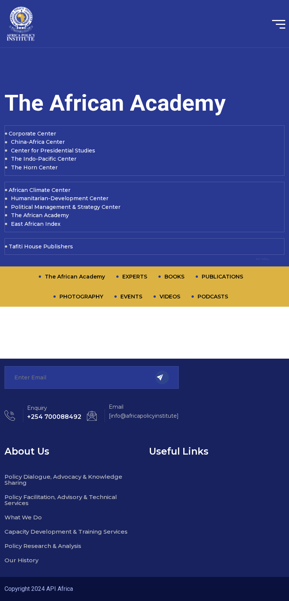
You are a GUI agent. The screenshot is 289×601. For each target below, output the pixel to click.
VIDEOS (170, 296)
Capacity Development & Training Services (66, 531)
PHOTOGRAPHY (81, 296)
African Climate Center (39, 190)
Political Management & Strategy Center (65, 207)
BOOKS (174, 276)
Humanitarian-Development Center (59, 198)
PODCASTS (213, 296)
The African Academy (40, 215)
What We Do (23, 517)
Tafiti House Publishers (41, 246)
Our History (21, 560)
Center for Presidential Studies (53, 150)
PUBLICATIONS (222, 276)
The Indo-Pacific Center (43, 158)
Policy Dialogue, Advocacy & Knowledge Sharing (63, 479)
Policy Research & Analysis (43, 545)
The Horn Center (34, 167)
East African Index (36, 224)
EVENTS (131, 296)
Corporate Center (32, 133)
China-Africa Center (38, 141)
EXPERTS (134, 276)
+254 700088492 (54, 416)
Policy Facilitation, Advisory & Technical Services (61, 500)
